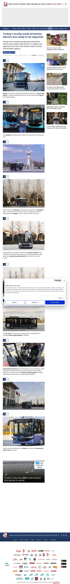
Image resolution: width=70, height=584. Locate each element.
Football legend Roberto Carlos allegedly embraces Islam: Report (56, 68)
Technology (43, 28)
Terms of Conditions (24, 539)
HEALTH (43, 4)
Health (29, 28)
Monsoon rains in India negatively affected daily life (55, 49)
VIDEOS (49, 4)
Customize (34, 302)
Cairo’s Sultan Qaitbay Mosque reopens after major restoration (57, 127)
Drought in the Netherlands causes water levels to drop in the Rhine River (56, 88)
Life (65, 28)
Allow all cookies (55, 302)
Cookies (32, 539)
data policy (58, 289)
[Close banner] (64, 280)
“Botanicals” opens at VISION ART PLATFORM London (56, 107)
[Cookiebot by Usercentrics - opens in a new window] (55, 280)
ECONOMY (22, 4)
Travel (33, 28)
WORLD (10, 4)
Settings (60, 298)
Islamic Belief (21, 28)
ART (39, 4)
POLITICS (16, 4)
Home (14, 28)
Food (37, 28)
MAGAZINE (34, 4)
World (50, 28)
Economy (56, 28)
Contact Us (56, 582)
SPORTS (28, 4)
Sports (62, 28)
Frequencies (53, 539)
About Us (39, 539)
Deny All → (15, 302)
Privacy (15, 539)
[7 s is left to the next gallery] (24, 471)
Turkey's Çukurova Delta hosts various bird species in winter (22, 479)
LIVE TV (59, 4)
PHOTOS (54, 4)
